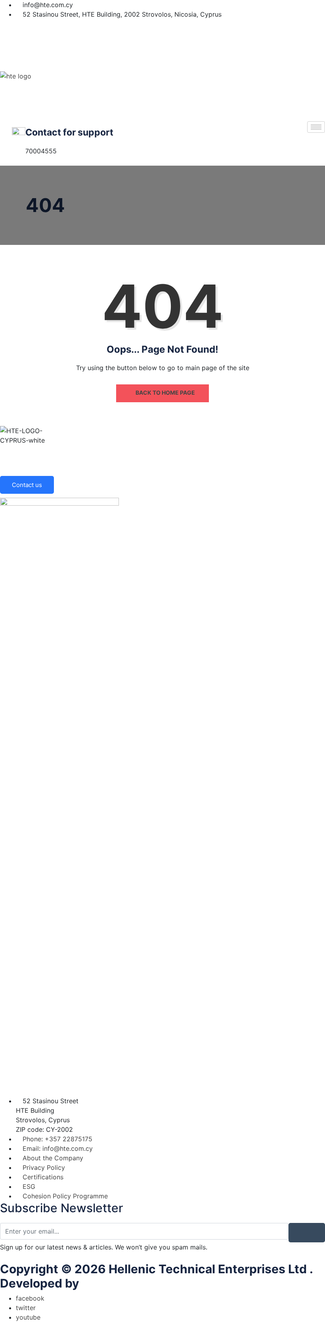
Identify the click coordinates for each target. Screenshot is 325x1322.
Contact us (27, 485)
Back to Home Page (164, 392)
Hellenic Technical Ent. (148, 1283)
